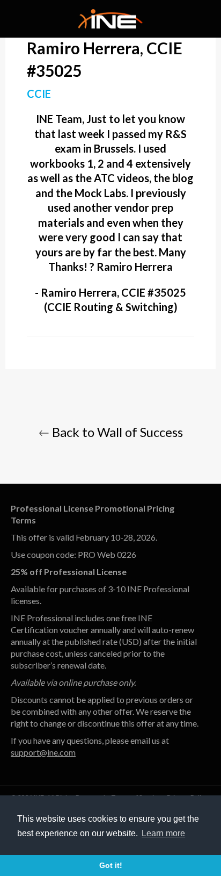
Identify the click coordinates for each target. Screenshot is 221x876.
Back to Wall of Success (116, 432)
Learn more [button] (163, 833)
